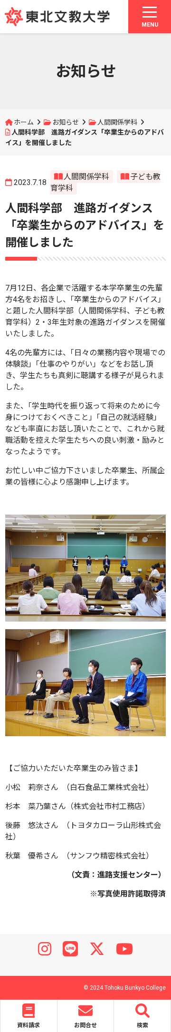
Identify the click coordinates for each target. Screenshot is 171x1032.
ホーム (24, 122)
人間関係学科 (117, 122)
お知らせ (65, 122)
